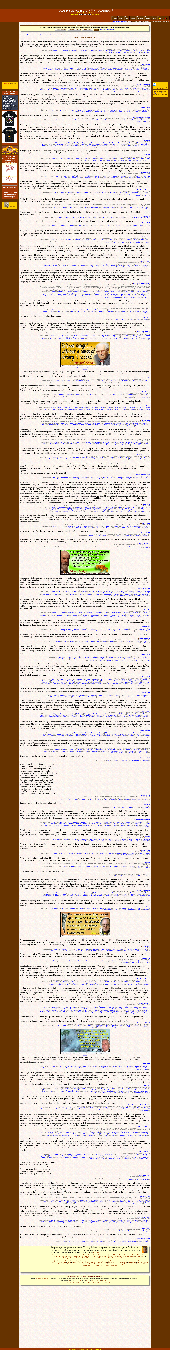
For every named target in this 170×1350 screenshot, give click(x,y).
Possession (114, 615)
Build (96, 67)
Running (130, 207)
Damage (118, 457)
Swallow (145, 296)
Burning (112, 1088)
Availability (89, 612)
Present (145, 265)
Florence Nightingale (125, 1255)
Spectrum (87, 1011)
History (135, 239)
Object (59, 950)
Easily (109, 407)
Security (115, 825)
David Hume (113, 866)
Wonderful (145, 1110)
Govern (67, 424)
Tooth (146, 227)
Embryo (98, 477)
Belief (84, 291)
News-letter (154, 17)
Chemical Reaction (97, 120)
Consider (88, 442)
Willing (146, 297)
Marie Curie (57, 1256)
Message (114, 734)
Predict (88, 459)
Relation (97, 825)
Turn (139, 867)
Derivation (139, 175)
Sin (66, 685)
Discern (93, 733)
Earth (41, 144)
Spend (68, 897)
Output (92, 1157)
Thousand (144, 1011)
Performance (109, 1157)
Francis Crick (146, 216)
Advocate (70, 679)
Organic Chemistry (54, 716)
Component (44, 1007)
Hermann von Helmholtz (143, 1023)
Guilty (130, 681)
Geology (96, 866)
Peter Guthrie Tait (145, 610)
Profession (116, 683)
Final (106, 120)
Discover (119, 423)
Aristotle (144, 1255)
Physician (92, 660)
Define (126, 457)
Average (95, 679)
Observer (107, 631)
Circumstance (97, 175)
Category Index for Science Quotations (35, 34)
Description (138, 822)
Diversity (131, 143)
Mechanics (124, 593)
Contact (166, 17)
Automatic (69, 394)
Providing (108, 895)
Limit (66, 311)
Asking (61, 546)
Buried (125, 291)
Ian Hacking (147, 747)
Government (100, 894)
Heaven (65, 443)
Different (92, 50)
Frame (135, 733)
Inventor (91, 68)
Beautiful (98, 612)
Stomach (121, 426)
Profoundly (110, 311)
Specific (116, 984)
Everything (106, 293)
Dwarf (88, 1007)
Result (76, 69)
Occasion (54, 510)
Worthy (146, 897)
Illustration (123, 866)
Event (94, 310)
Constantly (72, 749)
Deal (42, 1132)
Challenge (73, 88)
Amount (55, 207)
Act (63, 1154)
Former (138, 839)
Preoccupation (113, 546)
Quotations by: (56, 1255)
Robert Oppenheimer (114, 1258)
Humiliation (98, 424)
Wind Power (144, 1264)
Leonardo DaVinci (75, 1258)
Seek (139, 546)
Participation (96, 89)
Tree (120, 799)
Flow (75, 144)
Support (91, 1135)
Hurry (77, 68)
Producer (49, 69)
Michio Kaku (85, 1258)
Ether (44, 593)
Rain (51, 1067)
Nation (148, 158)
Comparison (104, 335)
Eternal (114, 1025)
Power (114, 89)
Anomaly (82, 981)
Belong (84, 591)
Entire (90, 293)
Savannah (115, 459)
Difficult (67, 217)
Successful (101, 147)
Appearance (67, 120)
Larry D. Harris (146, 1063)
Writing (146, 826)
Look (43, 145)
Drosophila (75, 477)
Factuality (95, 681)
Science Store (153, 21)
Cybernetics (52, 1156)
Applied (80, 612)
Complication (128, 981)
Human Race (135, 695)
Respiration (110, 1091)
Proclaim (118, 225)
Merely (106, 734)
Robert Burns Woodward (143, 711)
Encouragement (75, 894)
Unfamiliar (121, 1013)
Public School (120, 241)
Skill (131, 840)
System (126, 1011)
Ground (52, 294)
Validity (137, 111)
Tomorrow (110, 69)
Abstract (54, 893)
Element (50, 144)
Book (99, 591)
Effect (74, 217)
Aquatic (78, 192)
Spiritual (117, 52)
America (74, 67)
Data (52, 681)
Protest (125, 840)
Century (63, 961)
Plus (81, 111)
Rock (109, 296)
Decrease (50, 1132)
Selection (113, 177)
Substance (144, 120)
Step (124, 52)
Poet (133, 798)
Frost (117, 1178)
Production (101, 267)
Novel (99, 194)
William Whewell (143, 1158)
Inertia (118, 853)
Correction (110, 629)
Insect (81, 715)
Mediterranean (79, 396)
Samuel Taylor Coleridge (143, 1238)
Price (64, 1223)
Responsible (67, 69)
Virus (132, 147)
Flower (44, 1201)
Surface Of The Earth (103, 718)
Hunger (106, 424)
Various (146, 208)
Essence (93, 853)
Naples (63, 296)
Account (54, 679)
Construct (105, 507)
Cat (64, 1241)
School (107, 242)
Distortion (106, 394)
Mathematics (127, 535)
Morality (130, 734)
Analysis (61, 335)
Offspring (113, 217)
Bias (91, 291)
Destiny (94, 158)
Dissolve (55, 1090)
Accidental (56, 981)
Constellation (54, 1007)
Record (93, 735)
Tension (146, 312)
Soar (70, 799)
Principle (87, 510)
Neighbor (53, 1010)
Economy (147, 893)
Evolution (147, 175)
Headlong (70, 68)
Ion (107, 823)
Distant (101, 158)
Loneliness (78, 1009)
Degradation (70, 681)
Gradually (93, 983)
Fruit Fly (105, 477)
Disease (76, 1178)
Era (77, 546)
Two (141, 478)
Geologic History (143, 293)
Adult (67, 67)
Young (140, 409)
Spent (96, 1067)
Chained (71, 853)
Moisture (81, 459)
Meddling (78, 527)
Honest (137, 681)
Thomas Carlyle (145, 533)
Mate (94, 225)
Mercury (58, 631)
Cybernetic (43, 1156)
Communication (84, 822)
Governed (75, 424)
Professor (147, 443)
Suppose (80, 511)
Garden (52, 1201)
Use (125, 147)
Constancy (104, 1107)
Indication (128, 477)
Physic (43, 338)
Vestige (132, 297)
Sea (132, 396)
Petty (59, 1223)
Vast (125, 297)
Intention (97, 508)
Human (97, 144)
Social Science (99, 382)
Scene (118, 267)
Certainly (86, 507)
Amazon (54, 457)
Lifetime (66, 459)
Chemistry (95, 714)
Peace (148, 50)
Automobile (65, 50)
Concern (97, 264)
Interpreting (135, 1132)
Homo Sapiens (127, 526)
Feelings (59, 424)
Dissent (70, 1156)
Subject (137, 296)
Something (65, 511)
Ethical (82, 217)
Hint (86, 840)
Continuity (144, 612)
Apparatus (91, 981)
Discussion (89, 961)
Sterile (146, 546)
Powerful (73, 716)
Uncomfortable (107, 685)
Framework (147, 839)
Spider (95, 1203)
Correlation (84, 839)
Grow (94, 908)
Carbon (93, 143)
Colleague (45, 681)
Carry (70, 507)
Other (113, 207)
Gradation (62, 194)
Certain (87, 423)
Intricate (128, 158)
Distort (99, 394)
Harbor (114, 1066)
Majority (138, 176)
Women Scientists (88, 1265)
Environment (137, 67)
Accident (57, 1006)
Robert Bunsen (108, 1256)
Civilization (83, 50)
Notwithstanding (119, 1134)
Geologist (120, 1220)
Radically (136, 241)
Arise (61, 733)
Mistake (127, 508)
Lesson (70, 1221)
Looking (93, 1009)
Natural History (140, 1201)
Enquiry (72, 1090)
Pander (71, 683)
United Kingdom (129, 69)
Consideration (127, 822)
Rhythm (119, 396)
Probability (117, 594)
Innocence (83, 265)
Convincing (146, 1131)
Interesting (122, 144)
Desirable (44, 614)
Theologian (147, 735)
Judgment (86, 682)
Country (111, 67)
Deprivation (113, 893)
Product (126, 120)
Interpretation (94, 840)
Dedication (61, 681)
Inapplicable (56, 659)
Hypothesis (122, 110)
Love (120, 798)
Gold (139, 875)
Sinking (130, 296)
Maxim (129, 1090)
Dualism (116, 591)
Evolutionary (102, 695)
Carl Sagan (97, 1252)
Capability (112, 1131)
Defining (128, 657)
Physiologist (96, 478)
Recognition (121, 510)
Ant (60, 1200)
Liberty (51, 615)
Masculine (105, 265)
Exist (146, 67)
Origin (104, 177)
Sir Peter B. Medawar (144, 1152)
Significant (124, 527)
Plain (90, 296)
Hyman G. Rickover (144, 638)
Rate (92, 527)
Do (138, 143)
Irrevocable (129, 949)
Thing (131, 52)
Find (83, 546)
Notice (94, 145)
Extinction (74, 176)
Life (134, 50)
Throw (102, 69)
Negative (84, 615)
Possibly (70, 510)
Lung (62, 396)
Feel (143, 507)
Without (146, 121)
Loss (73, 459)
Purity (140, 853)
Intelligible (44, 311)
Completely (96, 822)
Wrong (146, 52)
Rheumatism (138, 1178)
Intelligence (115, 424)
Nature (114, 68)
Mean (108, 908)
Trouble (146, 642)
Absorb (61, 67)
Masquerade (105, 207)
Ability (53, 67)
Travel (132, 409)
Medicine (87, 659)
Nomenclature (116, 120)
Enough (118, 629)
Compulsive (78, 239)
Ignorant (45, 241)
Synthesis (114, 718)
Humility (43, 1221)
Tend (146, 615)
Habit (88, 176)
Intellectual (144, 1156)
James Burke (146, 946)
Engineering (99, 1261)
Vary (147, 631)
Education (136, 423)
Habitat (118, 695)
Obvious (129, 68)
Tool (125, 950)
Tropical (125, 1067)
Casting (91, 535)
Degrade (133, 457)
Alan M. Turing (146, 504)
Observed (87, 177)
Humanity (106, 144)
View (146, 547)
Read (85, 735)
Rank (122, 194)
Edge (125, 192)
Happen (73, 337)
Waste (112, 617)
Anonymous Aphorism (144, 873)
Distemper (85, 1178)
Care (103, 67)
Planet (100, 660)
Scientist (137, 89)
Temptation (89, 685)
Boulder (98, 291)
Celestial (94, 657)
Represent (114, 478)
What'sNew (127, 17)
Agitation (53, 1088)
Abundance (63, 264)
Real (75, 338)
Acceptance (70, 1131)
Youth (101, 1265)
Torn (105, 799)
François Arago (146, 420)
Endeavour (70, 614)
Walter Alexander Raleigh (129, 1241)
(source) (85, 369)
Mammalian (87, 225)
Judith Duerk (146, 804)
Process (94, 160)
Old (100, 225)
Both (130, 679)
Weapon (138, 91)
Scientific (131, 751)
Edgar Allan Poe (145, 795)
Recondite (124, 895)
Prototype (98, 1109)
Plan (68, 984)
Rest (41, 1011)
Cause (99, 981)
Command (94, 335)
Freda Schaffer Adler (144, 543)
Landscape (144, 144)
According (56, 175)
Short (98, 338)
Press (107, 683)
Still (130, 242)
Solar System (77, 1011)
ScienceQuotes (114, 17)
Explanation (47, 176)
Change (73, 50)
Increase (136, 526)
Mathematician (75, 241)
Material (75, 1201)
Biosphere (85, 143)
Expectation (109, 50)
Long (70, 527)
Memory (101, 1201)
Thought (96, 511)
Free (101, 823)
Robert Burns (146, 318)
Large (52, 311)
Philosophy (60, 1091)
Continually (62, 110)
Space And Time (99, 409)
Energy (72, 207)
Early (121, 394)
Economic (139, 893)
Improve (96, 217)
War (139, 52)
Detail (72, 310)
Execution (56, 983)
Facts (104, 110)
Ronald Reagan (64, 1258)
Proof (124, 683)
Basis (94, 893)
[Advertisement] (85, 4)
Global (59, 459)
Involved (145, 526)
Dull (81, 798)
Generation (54, 68)
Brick (90, 67)
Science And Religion (126, 854)
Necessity (75, 615)
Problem (121, 217)
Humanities (125, 380)
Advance (62, 714)
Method (46, 751)
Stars (101, 1011)
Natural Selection (76, 177)
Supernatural (116, 1011)
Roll (126, 396)
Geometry (64, 337)
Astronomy (70, 657)
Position (84, 683)
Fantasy (124, 407)
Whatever (145, 426)
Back (75, 335)
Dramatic (137, 714)
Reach (116, 660)
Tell (140, 227)
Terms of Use (165, 21)
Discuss (80, 749)
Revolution (50, 1011)
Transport (94, 1013)
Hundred (78, 294)
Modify (85, 311)
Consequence (135, 1131)
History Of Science (114, 380)
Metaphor (67, 145)
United (142, 338)
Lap (124, 1178)
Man (57, 89)
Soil (124, 267)
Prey (139, 798)
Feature (95, 380)
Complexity (86, 192)
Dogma (111, 1200)
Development (64, 477)
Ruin (116, 296)
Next (122, 68)
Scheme (136, 594)
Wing (133, 799)
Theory (128, 111)
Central (138, 679)
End (96, 961)
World (145, 69)
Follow (123, 614)
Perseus (104, 1010)
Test (136, 397)
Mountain (47, 296)
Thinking (118, 147)
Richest (74, 1067)
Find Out (45, 68)
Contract (97, 442)
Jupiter (105, 1262)
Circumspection (87, 264)
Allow (52, 407)
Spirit (107, 382)
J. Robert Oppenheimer (143, 84)
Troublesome (134, 338)
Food (49, 715)
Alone (64, 866)
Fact (97, 110)
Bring (67, 457)
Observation (127, 659)
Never (101, 1134)
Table (88, 511)
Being (68, 380)
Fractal (69, 1262)
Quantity (91, 1027)
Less (98, 337)
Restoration (120, 1091)
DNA (78, 526)
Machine (111, 508)
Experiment (130, 394)
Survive (115, 697)
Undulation (122, 1135)
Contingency (55, 310)
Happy (104, 866)
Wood (146, 799)
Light (141, 158)
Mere (79, 311)
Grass (100, 798)
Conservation (141, 1261)
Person (57, 382)
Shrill (138, 396)
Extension (57, 176)
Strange (92, 147)
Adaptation (55, 143)
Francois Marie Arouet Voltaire (141, 283)
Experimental (88, 110)
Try (120, 91)
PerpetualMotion (148, 17)
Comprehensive (123, 1131)
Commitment (83, 88)
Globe (120, 158)
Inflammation (106, 1090)
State (100, 735)
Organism (96, 177)
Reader (54, 409)
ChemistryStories (140, 17)
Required (106, 825)
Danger (59, 217)
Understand (128, 91)
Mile (108, 1009)
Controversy (69, 546)
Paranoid (102, 241)
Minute (131, 1009)
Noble (145, 1221)
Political (110, 241)
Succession (126, 1109)
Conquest (113, 714)
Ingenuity (76, 734)
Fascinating (111, 310)
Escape (117, 407)
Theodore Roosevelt (128, 1256)
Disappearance (73, 293)
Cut (133, 335)
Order (73, 697)
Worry (146, 685)
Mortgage (106, 443)
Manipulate (58, 145)
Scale (123, 311)
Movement (105, 659)
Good (126, 88)
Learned (89, 443)
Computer (96, 507)
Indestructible (96, 1090)
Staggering (145, 594)
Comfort (105, 714)
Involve (145, 477)
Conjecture (130, 175)
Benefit (76, 143)
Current (95, 239)
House (70, 294)
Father (57, 443)
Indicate (120, 477)
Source (72, 685)
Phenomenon (117, 631)
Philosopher (61, 735)
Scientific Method (142, 751)
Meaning (137, 1090)
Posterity (97, 594)
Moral (126, 682)
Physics (51, 338)
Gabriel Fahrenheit (145, 626)
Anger (68, 1178)
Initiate (128, 749)
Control (92, 88)
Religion (108, 445)
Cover (50, 293)
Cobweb (95, 1200)
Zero (147, 617)
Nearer (146, 1009)
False (91, 1132)
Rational (69, 1203)
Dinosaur (54, 1262)
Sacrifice (82, 1223)
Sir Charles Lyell (93, 1221)
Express (105, 614)
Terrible (106, 91)
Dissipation (62, 614)
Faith (120, 88)
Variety (129, 685)
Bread (79, 423)
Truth (145, 875)
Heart (89, 424)
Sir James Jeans (145, 203)
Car (67, 798)
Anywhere (67, 407)
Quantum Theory (87, 1264)
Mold (74, 1109)
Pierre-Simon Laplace (76, 659)
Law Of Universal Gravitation (56, 1134)
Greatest (112, 110)
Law (59, 311)
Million (123, 1009)
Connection (135, 612)
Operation (147, 593)
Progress (57, 69)
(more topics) (114, 1265)
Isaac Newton (88, 29)
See (145, 424)
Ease (43, 823)
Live (72, 311)
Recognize (72, 1223)
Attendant (87, 679)
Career (62, 1220)
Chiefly (81, 1200)
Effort (116, 839)
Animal (72, 175)
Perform (99, 1157)
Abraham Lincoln (140, 1256)
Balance (71, 949)
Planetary (129, 1010)
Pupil (104, 510)
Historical (127, 239)
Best (116, 679)
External (65, 176)
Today (106, 297)
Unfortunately (94, 617)
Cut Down (110, 457)
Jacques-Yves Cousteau (143, 392)
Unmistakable (134, 1067)
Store (107, 1027)
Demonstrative (119, 442)
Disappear (72, 908)
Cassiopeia (117, 1006)
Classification (96, 1154)
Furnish (81, 908)
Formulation (73, 593)
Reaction (134, 120)
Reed (139, 683)
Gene (88, 217)
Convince (64, 1007)
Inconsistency (125, 1132)
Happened (112, 1007)
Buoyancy (77, 394)
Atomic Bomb (63, 88)
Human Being (45, 682)
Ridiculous (144, 241)
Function (102, 853)
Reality (104, 751)
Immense (87, 294)
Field (127, 293)
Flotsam (104, 239)
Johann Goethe (102, 1258)
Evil (107, 88)
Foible (103, 681)
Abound (56, 1178)
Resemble (73, 382)
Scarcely (137, 194)
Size (69, 1011)
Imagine (69, 508)
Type (112, 511)
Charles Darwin (81, 1241)
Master (113, 265)
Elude (123, 591)
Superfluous (106, 1092)
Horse (51, 1109)
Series (98, 984)
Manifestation (95, 207)
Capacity (86, 714)
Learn (41, 89)
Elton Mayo (147, 836)
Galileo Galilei (146, 438)
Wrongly (146, 660)
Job (130, 144)
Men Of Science (47, 895)
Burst (131, 291)
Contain (68, 733)
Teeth (146, 225)
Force (79, 641)
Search (160, 17)
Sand (139, 866)
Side (146, 217)
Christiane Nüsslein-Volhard (142, 474)
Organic (42, 716)
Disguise (140, 335)
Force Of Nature (89, 641)
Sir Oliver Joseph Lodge (143, 588)
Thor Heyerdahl (146, 64)
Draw (85, 1156)
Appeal (76, 407)
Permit (120, 641)
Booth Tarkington (145, 48)
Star (115, 160)
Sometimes (107, 338)
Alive (63, 143)
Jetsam (53, 241)
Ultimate (118, 69)
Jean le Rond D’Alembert (143, 331)
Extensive (46, 194)
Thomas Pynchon (145, 405)
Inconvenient (83, 337)
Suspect (109, 409)
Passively (43, 735)
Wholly (146, 867)
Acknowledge (56, 839)
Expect (100, 50)
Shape (137, 311)
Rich (117, 311)
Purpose (110, 267)
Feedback (100, 1156)
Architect (83, 67)
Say (130, 89)
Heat (130, 614)
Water (146, 195)
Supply (137, 716)
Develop (92, 839)
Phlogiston (70, 1091)
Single (108, 160)
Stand (129, 397)
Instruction (78, 508)
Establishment (68, 1132)
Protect (99, 716)
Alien (60, 591)
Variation (138, 195)
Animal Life (74, 981)
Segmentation (133, 478)
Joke (79, 225)
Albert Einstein (61, 29)
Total (137, 207)
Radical (116, 895)
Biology (92, 591)
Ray (101, 160)
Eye (107, 158)
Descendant (62, 225)
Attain (78, 893)
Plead (77, 683)
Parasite (111, 145)
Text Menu (134, 21)
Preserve (78, 735)
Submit (145, 641)
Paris (76, 296)
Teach (124, 735)
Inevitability (133, 407)
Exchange (42, 443)
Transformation (116, 297)
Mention (85, 241)
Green (107, 798)
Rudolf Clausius (115, 612)
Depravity (137, 1088)
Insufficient (71, 682)
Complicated (115, 335)
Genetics (74, 1262)
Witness (148, 459)
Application (71, 612)
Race (98, 697)
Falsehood (131, 875)
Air (55, 192)
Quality (65, 382)
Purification (107, 716)
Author (55, 477)
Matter (97, 443)
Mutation (59, 478)
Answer (53, 546)
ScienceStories (133, 17)
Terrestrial (110, 1067)
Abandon (54, 264)
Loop (56, 396)
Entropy (79, 614)
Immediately (72, 265)
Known (123, 176)
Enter (48, 337)
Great (118, 239)
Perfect (89, 1109)
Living (83, 194)
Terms (113, 595)
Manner (98, 734)
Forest (82, 144)
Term (106, 595)
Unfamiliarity (130, 1013)
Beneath (60, 798)
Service (103, 1223)
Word (132, 617)
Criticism (79, 110)
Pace (137, 68)
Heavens (73, 443)
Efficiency (135, 507)
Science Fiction (72, 409)
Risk (117, 527)
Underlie (126, 1158)
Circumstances (109, 175)
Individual (144, 310)
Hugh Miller (147, 862)
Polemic (65, 825)
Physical (45, 409)
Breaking (105, 291)
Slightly (135, 225)
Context (118, 1154)
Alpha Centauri (68, 1006)
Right (145, 145)
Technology (136, 642)
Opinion (122, 443)
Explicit (114, 88)
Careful (84, 629)
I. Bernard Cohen (145, 378)
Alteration (55, 50)
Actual (61, 679)
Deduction (61, 1156)
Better (123, 679)
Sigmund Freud (98, 1256)
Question (122, 89)
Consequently (92, 695)
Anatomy (106, 1261)
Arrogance (79, 679)
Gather (126, 629)
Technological (86, 897)
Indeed (64, 659)
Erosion (97, 293)
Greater (127, 50)
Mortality (148, 407)
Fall (114, 158)
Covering (57, 293)
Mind (132, 593)
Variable (129, 984)
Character (84, 407)
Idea (114, 144)
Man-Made (106, 68)
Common (144, 1006)
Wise (146, 445)
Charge (145, 679)
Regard (122, 207)
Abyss (53, 291)
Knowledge (143, 88)
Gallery (88, 908)
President (144, 68)
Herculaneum (62, 294)
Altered (54, 88)
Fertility (146, 264)
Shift (64, 1011)
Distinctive (77, 1156)
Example (87, 614)
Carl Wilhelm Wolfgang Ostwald (141, 117)
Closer (88, 1200)
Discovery (46, 1090)
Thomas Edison (136, 1255)
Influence (106, 176)
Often (148, 682)
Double (81, 1007)
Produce (126, 225)
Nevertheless (45, 510)
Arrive (69, 335)
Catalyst (77, 120)
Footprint (88, 866)
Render (101, 1091)
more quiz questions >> (107, 29)
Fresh (111, 1178)
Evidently (130, 264)
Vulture (127, 799)
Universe (144, 207)
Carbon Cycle (102, 143)
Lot (50, 145)
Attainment (87, 893)
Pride (72, 825)
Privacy (159, 21)
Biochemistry (127, 1261)
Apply (79, 175)
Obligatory (84, 1157)
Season (101, 950)
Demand (82, 1220)
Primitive (92, 267)
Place (83, 296)
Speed (110, 52)
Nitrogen (75, 145)
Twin (113, 1013)
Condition (120, 175)
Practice (100, 683)
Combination (84, 335)
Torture (137, 426)
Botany (134, 1261)
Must (79, 89)
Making (50, 89)
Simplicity (106, 984)
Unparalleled (144, 1067)
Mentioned (94, 241)
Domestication (87, 526)
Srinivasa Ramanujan (104, 1255)
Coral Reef (112, 143)
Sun (108, 1011)
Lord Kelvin (83, 1255)
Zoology (106, 1265)
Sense (81, 382)
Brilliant (109, 1006)
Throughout (115, 1027)
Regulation (127, 1157)
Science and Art (104, 1264)
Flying (145, 394)
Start (132, 527)
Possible (105, 89)
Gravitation (115, 1132)
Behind (79, 866)
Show (52, 897)
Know (104, 294)
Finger (139, 394)
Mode (139, 593)
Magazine (59, 615)
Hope (120, 749)
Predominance (107, 594)
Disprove (58, 1132)
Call (106, 612)
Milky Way (115, 1009)
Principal (90, 984)
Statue (115, 382)
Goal (62, 68)
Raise (129, 217)
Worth (146, 147)
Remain (120, 111)
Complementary (79, 380)
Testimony (107, 897)
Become (94, 1088)
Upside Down (145, 397)
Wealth (138, 1069)
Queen (128, 241)
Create (129, 714)
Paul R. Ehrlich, (146, 523)
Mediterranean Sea (91, 396)
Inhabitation (97, 294)
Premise (132, 866)
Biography (68, 239)
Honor (125, 894)
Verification (145, 111)
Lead (130, 176)
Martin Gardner (146, 237)
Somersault (146, 396)
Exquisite (102, 310)
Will (146, 267)
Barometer (76, 629)
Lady (122, 294)
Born (61, 457)
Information (73, 715)
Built (119, 291)
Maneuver (70, 396)
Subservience (144, 1091)
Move (55, 296)
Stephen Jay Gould (145, 223)
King (98, 68)
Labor (91, 337)
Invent (84, 68)
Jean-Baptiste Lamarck (143, 190)
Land (129, 294)
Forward (118, 50)
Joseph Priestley (145, 1086)
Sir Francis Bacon (58, 380)
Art (53, 798)
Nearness (45, 1010)
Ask (69, 143)
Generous (47, 265)
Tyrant (146, 160)
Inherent (115, 176)
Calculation (62, 507)
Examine (56, 337)
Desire (52, 614)
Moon (129, 1178)
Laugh (50, 396)
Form (79, 207)
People (119, 145)
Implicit (127, 1156)
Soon (135, 1091)
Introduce (144, 614)
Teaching (137, 242)
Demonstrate (84, 733)
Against (66, 839)
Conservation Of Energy (102, 1025)
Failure (127, 733)
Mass (101, 1009)
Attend (57, 749)
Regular (130, 194)
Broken (112, 291)
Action (53, 591)
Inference (134, 1156)
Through (117, 409)
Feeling (51, 424)
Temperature (128, 631)
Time (130, 160)
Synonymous (94, 69)
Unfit (122, 1092)
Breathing (103, 1088)
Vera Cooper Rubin (145, 758)
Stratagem (111, 1158)
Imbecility (64, 265)
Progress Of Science (100, 111)
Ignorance (144, 239)
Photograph (113, 1010)
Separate (90, 338)
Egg (91, 477)
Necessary (144, 508)
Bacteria (78, 714)
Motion (96, 659)
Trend (118, 1067)
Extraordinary (62, 823)
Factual (120, 733)
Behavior (67, 591)
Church (70, 442)
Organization (69, 478)
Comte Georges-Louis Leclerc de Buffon (139, 1105)
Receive (132, 683)
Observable (135, 983)
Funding (116, 681)
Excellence (96, 614)
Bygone (61, 158)
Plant (85, 527)
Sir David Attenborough (143, 454)
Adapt (55, 695)
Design (119, 67)
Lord (140, 380)
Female (91, 1241)
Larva (45, 478)
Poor (117, 840)
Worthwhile (145, 511)
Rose (146, 1178)
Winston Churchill (78, 1256)
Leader (66, 241)
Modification (147, 176)
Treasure (112, 799)
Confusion (125, 612)
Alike (71, 264)
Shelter (63, 799)
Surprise (124, 338)
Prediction (75, 950)
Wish (149, 338)
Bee (65, 1200)
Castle (138, 291)
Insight (134, 88)
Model (67, 1109)
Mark (142, 294)
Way (132, 445)
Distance (127, 67)
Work (137, 69)
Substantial (131, 909)
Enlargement (146, 591)
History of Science (90, 1262)
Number (145, 110)
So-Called (137, 641)
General (111, 239)
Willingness (138, 685)
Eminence (64, 894)
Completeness (107, 822)
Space (122, 397)
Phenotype (87, 478)
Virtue (146, 177)
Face (120, 293)
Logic (43, 1157)
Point (67, 950)
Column (92, 629)
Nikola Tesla (147, 154)
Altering (61, 239)
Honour (132, 894)
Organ (106, 194)
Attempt (58, 641)
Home (129, 21)
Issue (140, 407)
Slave (56, 511)
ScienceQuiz (121, 17)
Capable (107, 591)
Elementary (64, 1090)
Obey (131, 337)
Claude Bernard (145, 107)
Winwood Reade (145, 850)
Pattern (78, 478)
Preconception (135, 760)
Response (142, 895)
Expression (114, 614)
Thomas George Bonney (143, 1217)
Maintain (96, 715)
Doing (100, 88)
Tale (141, 225)
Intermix (115, 1090)
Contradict (125, 335)
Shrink (110, 1223)
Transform (138, 160)
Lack (91, 734)
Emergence (55, 894)
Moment (124, 908)
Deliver (92, 394)
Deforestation (122, 143)
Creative (87, 239)
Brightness (100, 1006)
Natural (66, 177)
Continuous (127, 1154)
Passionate (103, 546)
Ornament (64, 716)
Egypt (86, 853)
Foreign (57, 715)
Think (109, 147)
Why (146, 1241)
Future (128, 310)
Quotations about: (59, 1261)
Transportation (105, 1013)
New (137, 110)
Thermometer (138, 631)
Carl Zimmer (146, 140)
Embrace (137, 591)
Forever (120, 310)
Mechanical (106, 337)
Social (89, 382)
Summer (83, 799)
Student (122, 382)
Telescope (134, 1011)
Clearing (69, 1066)
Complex (77, 158)
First (81, 176)
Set (130, 311)
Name (71, 751)
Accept (61, 1131)
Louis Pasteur (117, 1256)
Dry (120, 192)
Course (85, 158)
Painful (145, 337)
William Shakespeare (144, 1175)
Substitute (116, 338)
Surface (122, 160)
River (102, 296)
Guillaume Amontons (65, 629)
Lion (108, 1241)
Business (72, 1200)
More (64, 89)
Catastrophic (75, 457)
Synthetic (123, 718)
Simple (127, 1091)
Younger (148, 409)
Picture (139, 908)
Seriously (112, 752)
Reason (112, 111)
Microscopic (122, 715)
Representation (114, 751)
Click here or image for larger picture (85, 367)
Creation (137, 981)
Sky (123, 660)
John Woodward (145, 261)
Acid (116, 875)
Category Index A (52, 34)
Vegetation (138, 1092)
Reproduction (138, 217)
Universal (130, 737)
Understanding (130, 1203)
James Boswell (146, 907)
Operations (46, 594)
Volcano (133, 1264)
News (139, 21)
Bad (102, 679)
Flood (134, 293)
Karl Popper (93, 1258)
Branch (79, 949)
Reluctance (133, 895)
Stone (118, 950)
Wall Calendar (145, 21)
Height (133, 629)
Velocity (139, 121)
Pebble (137, 535)
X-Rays (96, 1265)
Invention (42, 615)
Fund (109, 681)
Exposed (138, 264)
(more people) (136, 1258)
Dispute (124, 319)
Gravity (42, 396)
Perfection (60, 984)
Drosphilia (84, 477)
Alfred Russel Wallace (144, 1127)
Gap (86, 983)
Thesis (139, 382)
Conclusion (79, 442)
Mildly (120, 682)
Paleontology (108, 225)
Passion (129, 265)
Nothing (102, 396)
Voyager (146, 242)
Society (123, 716)
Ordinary (55, 683)
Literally (88, 715)
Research (109, 527)
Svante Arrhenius (72, 822)
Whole (138, 147)
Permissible (131, 443)
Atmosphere (85, 1088)
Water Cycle (140, 459)
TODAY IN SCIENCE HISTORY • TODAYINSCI (85, 10)
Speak (122, 825)
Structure (84, 69)
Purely (59, 338)
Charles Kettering (126, 1258)
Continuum (94, 407)
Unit (147, 478)
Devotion (90, 1220)
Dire (65, 293)
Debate (77, 1066)
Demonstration (107, 442)
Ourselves (102, 145)
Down (114, 394)
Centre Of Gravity (101, 535)
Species (122, 177)
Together (138, 854)
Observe (89, 631)
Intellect (51, 1221)
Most (141, 50)
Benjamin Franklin (75, 29)
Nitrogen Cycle (85, 145)
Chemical (84, 120)
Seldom (146, 89)
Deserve (80, 961)
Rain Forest (137, 145)
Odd (87, 751)
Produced (114, 194)
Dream (123, 807)
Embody (80, 310)
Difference (129, 442)
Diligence (138, 442)
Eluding (130, 591)
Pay (78, 895)
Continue (84, 457)
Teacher (113, 1264)
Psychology (127, 594)
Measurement (132, 1262)
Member (113, 682)
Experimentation (45, 659)
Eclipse (146, 457)
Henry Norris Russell (144, 1003)
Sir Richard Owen (145, 172)
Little (76, 194)
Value (121, 685)
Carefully (86, 657)
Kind (136, 144)
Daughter (74, 798)
